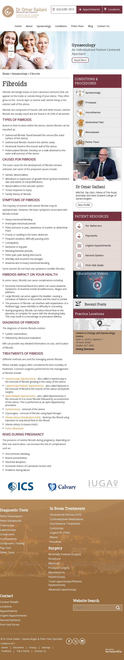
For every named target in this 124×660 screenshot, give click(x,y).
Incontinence (92, 112)
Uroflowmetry (8, 539)
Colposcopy (7, 525)
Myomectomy (56, 572)
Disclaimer (18, 647)
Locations (114, 9)
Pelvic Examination (11, 516)
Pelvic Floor (77, 26)
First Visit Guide (94, 265)
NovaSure (54, 559)
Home (18, 26)
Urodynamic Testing (12, 543)
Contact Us (103, 26)
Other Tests (7, 552)
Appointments (91, 9)
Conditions (61, 26)
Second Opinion (94, 255)
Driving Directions (85, 349)
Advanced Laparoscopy (62, 589)
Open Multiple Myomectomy (20, 395)
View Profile (84, 204)
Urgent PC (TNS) (60, 532)
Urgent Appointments (98, 245)
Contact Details (9, 602)
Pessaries (55, 542)
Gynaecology (44, 26)
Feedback (6, 651)
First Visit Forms (9, 624)
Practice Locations (89, 314)
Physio (54, 537)
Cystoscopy (56, 528)
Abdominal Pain (94, 122)
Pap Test (5, 548)
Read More (80, 60)
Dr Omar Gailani (90, 186)
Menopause (92, 132)
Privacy (32, 647)
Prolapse (90, 102)
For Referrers (93, 225)
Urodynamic (7, 534)
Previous (11, 54)
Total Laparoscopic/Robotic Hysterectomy (65, 583)
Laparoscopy (8, 530)
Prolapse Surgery (59, 568)
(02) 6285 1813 (65, 9)
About (29, 26)
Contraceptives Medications (66, 519)
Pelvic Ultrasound (14, 428)
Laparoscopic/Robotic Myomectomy (24, 385)
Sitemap (46, 647)
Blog (90, 26)
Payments (91, 235)
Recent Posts (95, 304)
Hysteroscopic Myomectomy (20, 378)
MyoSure (53, 563)
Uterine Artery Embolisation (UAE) (23, 417)
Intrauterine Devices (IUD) (65, 514)
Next (11, 47)
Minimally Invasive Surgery (64, 554)
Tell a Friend (22, 651)
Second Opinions (10, 620)
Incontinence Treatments (65, 523)
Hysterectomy (12, 409)
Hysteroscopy (56, 577)
